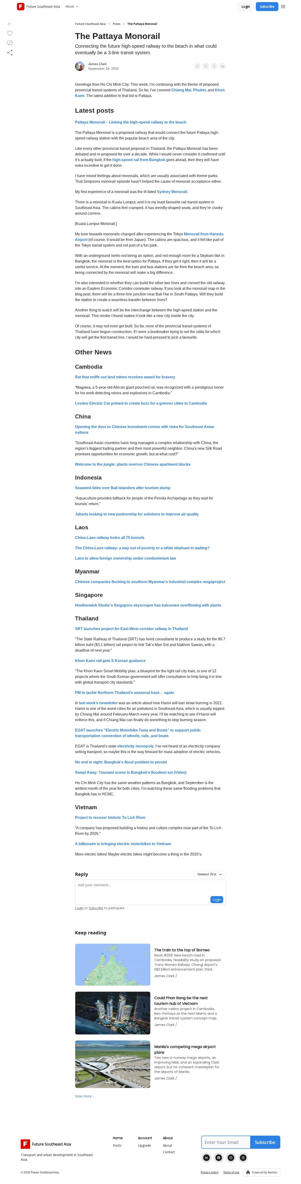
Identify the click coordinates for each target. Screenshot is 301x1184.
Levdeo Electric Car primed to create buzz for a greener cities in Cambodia (141, 403)
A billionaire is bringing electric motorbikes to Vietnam (123, 844)
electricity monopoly (135, 746)
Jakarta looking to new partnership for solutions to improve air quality (137, 514)
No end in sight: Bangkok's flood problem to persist (121, 762)
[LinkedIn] (206, 1158)
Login (246, 6)
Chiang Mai (181, 90)
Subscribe (267, 6)
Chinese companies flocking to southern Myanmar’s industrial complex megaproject (150, 582)
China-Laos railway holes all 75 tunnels (109, 538)
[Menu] (283, 5)
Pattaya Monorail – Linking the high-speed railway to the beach (130, 122)
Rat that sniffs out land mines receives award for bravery (125, 377)
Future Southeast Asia (90, 24)
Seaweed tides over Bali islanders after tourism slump (122, 488)
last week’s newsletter (98, 703)
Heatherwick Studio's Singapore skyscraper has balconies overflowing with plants (148, 605)
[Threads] (243, 1158)
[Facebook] (219, 1158)
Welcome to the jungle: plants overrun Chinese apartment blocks (132, 464)
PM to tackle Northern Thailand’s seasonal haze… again (124, 693)
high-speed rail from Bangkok (138, 160)
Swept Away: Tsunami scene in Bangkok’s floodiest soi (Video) (130, 772)
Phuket (199, 90)
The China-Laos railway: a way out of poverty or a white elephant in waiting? (142, 548)
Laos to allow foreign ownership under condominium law (125, 558)
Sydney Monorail (172, 192)
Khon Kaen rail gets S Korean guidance (110, 661)
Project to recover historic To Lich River (110, 818)
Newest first (207, 874)
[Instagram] (231, 1158)
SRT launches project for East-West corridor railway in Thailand (131, 629)
